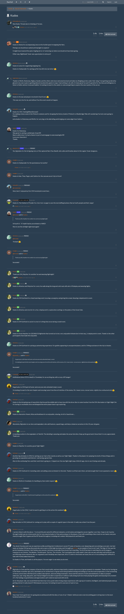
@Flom (75, 548)
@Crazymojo (27, 185)
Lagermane (16, 78)
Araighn (15, 160)
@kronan (15, 215)
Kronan (15, 271)
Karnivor (15, 529)
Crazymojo (16, 200)
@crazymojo (17, 188)
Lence (14, 42)
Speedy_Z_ (15, 384)
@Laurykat (27, 543)
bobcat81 (15, 109)
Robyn (14, 421)
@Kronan (29, 212)
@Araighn (33, 148)
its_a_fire (15, 543)
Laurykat (15, 566)
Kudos (25, 215)
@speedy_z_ (16, 355)
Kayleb (14, 128)
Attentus (15, 63)
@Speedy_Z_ (26, 352)
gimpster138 (16, 148)
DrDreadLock (16, 21)
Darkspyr (15, 399)
